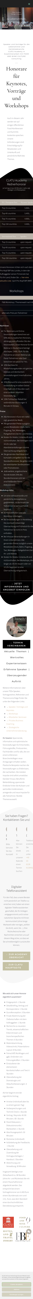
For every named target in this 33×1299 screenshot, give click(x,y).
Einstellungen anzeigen (16, 1294)
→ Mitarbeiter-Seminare (16, 717)
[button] (28, 1231)
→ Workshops (12, 713)
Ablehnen (16, 1289)
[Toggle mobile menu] (29, 4)
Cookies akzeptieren (16, 1284)
